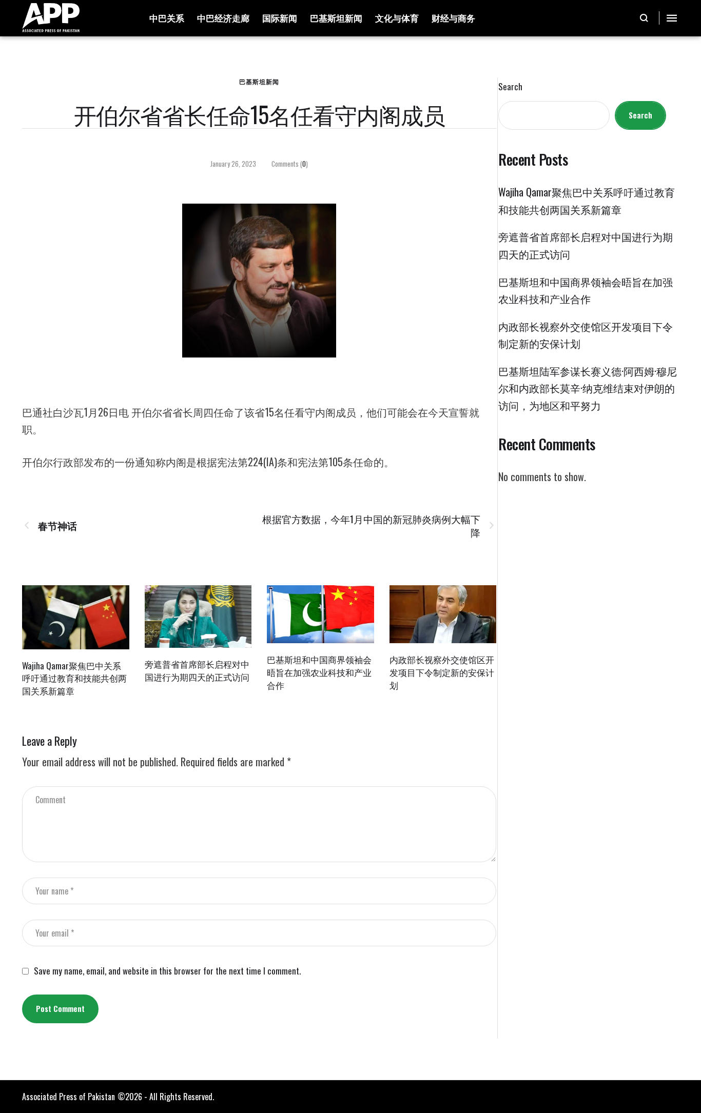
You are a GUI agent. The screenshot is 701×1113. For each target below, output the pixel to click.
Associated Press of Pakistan (68, 1096)
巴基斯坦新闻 (259, 81)
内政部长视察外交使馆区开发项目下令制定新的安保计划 (442, 672)
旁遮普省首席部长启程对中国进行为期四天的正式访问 (197, 670)
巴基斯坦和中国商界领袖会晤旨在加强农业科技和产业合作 (319, 672)
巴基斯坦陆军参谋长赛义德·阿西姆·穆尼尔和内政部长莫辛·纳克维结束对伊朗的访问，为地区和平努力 (587, 388)
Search (510, 87)
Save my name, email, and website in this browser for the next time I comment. (167, 971)
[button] (644, 18)
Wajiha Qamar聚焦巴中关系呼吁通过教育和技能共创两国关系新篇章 (74, 678)
